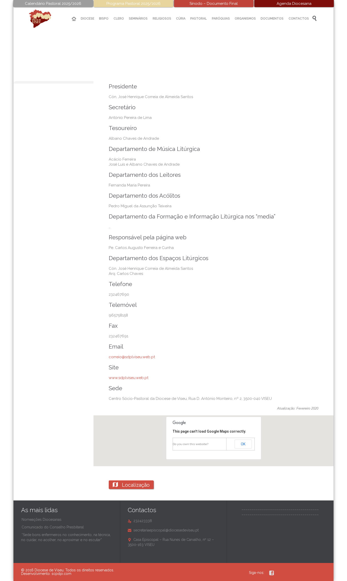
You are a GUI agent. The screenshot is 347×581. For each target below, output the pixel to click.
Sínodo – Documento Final (214, 3)
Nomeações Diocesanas (41, 519)
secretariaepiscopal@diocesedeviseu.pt (163, 530)
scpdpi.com (61, 574)
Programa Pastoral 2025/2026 (133, 3)
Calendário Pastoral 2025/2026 (53, 3)
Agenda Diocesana (294, 3)
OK (243, 444)
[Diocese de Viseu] (43, 18)
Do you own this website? (190, 444)
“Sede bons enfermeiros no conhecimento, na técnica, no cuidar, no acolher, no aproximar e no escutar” (66, 537)
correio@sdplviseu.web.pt (132, 357)
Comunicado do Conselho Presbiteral (53, 527)
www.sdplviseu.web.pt (128, 377)
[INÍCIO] (74, 19)
